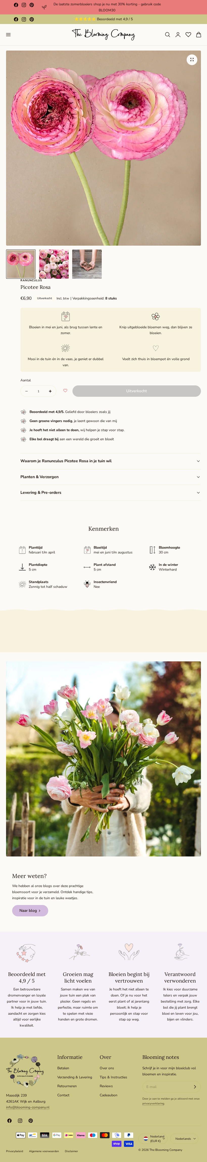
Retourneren (67, 1086)
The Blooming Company (165, 1150)
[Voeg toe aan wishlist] (65, 391)
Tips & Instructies (113, 1077)
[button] (8, 34)
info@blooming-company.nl (27, 1107)
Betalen (63, 1068)
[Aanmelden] (195, 1087)
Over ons (107, 1068)
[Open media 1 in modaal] (192, 59)
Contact (63, 1095)
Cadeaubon (108, 1095)
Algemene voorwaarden (44, 1151)
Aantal (25, 380)
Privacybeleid (14, 1151)
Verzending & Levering (74, 1077)
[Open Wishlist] (188, 34)
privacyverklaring (153, 1103)
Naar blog (28, 910)
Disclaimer (71, 1151)
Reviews (106, 1086)
